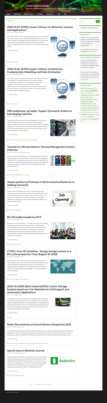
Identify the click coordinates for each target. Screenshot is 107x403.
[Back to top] (103, 399)
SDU (94, 114)
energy (95, 99)
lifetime (84, 108)
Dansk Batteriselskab (37, 5)
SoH (19, 244)
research (27, 175)
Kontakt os (50, 14)
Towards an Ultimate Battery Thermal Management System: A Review (41, 148)
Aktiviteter (17, 14)
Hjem (8, 14)
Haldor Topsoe (20, 139)
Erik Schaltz (11, 32)
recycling (97, 112)
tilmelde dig (88, 37)
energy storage (19, 279)
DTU (13, 279)
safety (90, 114)
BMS (18, 175)
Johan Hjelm (11, 327)
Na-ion (96, 110)
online (82, 112)
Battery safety (84, 93)
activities (87, 88)
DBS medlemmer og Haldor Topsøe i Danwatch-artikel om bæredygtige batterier (39, 112)
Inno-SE (26, 279)
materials (83, 110)
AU (13, 343)
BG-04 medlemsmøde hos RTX (24, 217)
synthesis (91, 116)
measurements (90, 110)
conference (92, 95)
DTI (97, 95)
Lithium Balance (33, 139)
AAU (10, 62)
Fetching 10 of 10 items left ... (43, 384)
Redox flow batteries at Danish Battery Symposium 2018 (39, 324)
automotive (85, 91)
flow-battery (39, 343)
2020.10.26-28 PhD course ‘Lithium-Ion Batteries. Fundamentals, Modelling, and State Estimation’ (35, 70)
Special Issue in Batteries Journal (25, 350)
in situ (94, 106)
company (21, 343)
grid (20, 175)
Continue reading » (12, 50)
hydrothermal (88, 106)
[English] (59, 14)
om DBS (92, 77)
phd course (15, 62)
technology (84, 119)
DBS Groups (29, 14)
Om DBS (40, 14)
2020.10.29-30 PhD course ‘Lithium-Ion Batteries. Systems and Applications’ (40, 28)
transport (95, 119)
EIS (85, 97)
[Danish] (65, 14)
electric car (15, 244)
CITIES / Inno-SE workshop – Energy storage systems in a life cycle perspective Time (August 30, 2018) (39, 253)
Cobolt (14, 139)
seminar (97, 114)
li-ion (23, 175)
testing (89, 119)
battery (14, 175)
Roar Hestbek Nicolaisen (14, 152)
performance (86, 112)
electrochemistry (16, 210)
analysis (93, 88)
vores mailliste (92, 51)
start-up (82, 116)
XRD (82, 121)
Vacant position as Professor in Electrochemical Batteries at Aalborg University (40, 183)
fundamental (85, 104)
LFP (97, 106)
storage (86, 116)
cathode (93, 93)
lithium (26, 139)
